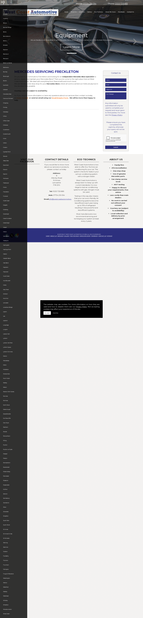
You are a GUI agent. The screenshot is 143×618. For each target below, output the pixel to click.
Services (82, 12)
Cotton (5, 143)
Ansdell (5, 9)
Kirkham (5, 294)
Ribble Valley (6, 471)
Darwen (5, 156)
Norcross (5, 396)
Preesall (5, 454)
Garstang (5, 209)
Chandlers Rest (7, 94)
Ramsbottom (6, 462)
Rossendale (6, 485)
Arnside (5, 14)
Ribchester (6, 476)
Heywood (5, 271)
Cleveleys (5, 112)
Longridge (6, 325)
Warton (5, 582)
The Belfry (6, 556)
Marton (5, 356)
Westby (5, 591)
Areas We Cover (111, 12)
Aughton (5, 18)
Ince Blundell (6, 280)
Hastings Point (7, 249)
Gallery (89, 12)
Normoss (5, 400)
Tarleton (5, 551)
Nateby (5, 382)
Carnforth (5, 85)
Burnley (5, 72)
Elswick (5, 169)
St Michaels (6, 538)
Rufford (5, 489)
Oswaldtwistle (7, 414)
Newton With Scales (8, 391)
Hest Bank (6, 263)
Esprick (5, 174)
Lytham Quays (7, 347)
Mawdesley (6, 360)
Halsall (5, 227)
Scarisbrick (6, 502)
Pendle (5, 431)
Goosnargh (6, 214)
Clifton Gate (6, 120)
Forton (5, 187)
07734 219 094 (89, 3)
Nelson (5, 387)
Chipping (5, 103)
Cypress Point (6, 151)
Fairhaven (6, 178)
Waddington (6, 578)
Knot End (5, 298)
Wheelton (5, 605)
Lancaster (5, 303)
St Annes (5, 529)
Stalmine (5, 547)
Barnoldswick (6, 36)
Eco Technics (98, 12)
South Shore (6, 525)
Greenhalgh (6, 223)
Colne (4, 138)
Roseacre (5, 480)
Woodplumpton (7, 609)
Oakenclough (6, 409)
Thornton (5, 560)
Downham (6, 165)
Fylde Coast (6, 200)
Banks (4, 32)
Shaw (4, 507)
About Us (74, 12)
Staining (5, 542)
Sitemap (109, 236)
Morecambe (6, 374)
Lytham (5, 338)
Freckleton (6, 192)
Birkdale (5, 45)
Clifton (5, 116)
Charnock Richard (8, 98)
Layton (5, 311)
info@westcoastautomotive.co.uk (62, 199)
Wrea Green (6, 613)
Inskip (4, 285)
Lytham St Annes (8, 351)
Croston (5, 147)
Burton (5, 80)
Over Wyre (6, 422)
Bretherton (6, 67)
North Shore (6, 405)
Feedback (121, 12)
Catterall (5, 89)
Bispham (5, 49)
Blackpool (5, 58)
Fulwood (5, 196)
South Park (6, 520)
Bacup (5, 23)
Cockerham (6, 129)
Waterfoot (5, 587)
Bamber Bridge (7, 27)
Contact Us (130, 12)
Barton (5, 40)
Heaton (5, 254)
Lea (4, 316)
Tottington (6, 569)
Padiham (5, 427)
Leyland (5, 320)
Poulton (5, 445)
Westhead (6, 596)
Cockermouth (6, 134)
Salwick (5, 494)
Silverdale (5, 511)
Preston (5, 458)
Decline (55, 313)
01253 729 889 (121, 3)
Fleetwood (6, 183)
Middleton (6, 369)
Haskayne (5, 240)
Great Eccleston (7, 218)
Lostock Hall (6, 334)
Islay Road (6, 289)
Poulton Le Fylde (7, 449)
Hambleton (6, 236)
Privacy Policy (81, 307)
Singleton (5, 516)
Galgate (5, 205)
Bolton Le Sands (7, 63)
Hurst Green (6, 276)
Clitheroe (5, 125)
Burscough (6, 76)
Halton (5, 231)
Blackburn (6, 54)
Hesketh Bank (7, 258)
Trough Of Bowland (8, 574)
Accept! (47, 313)
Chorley (5, 107)
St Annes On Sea (7, 533)
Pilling (5, 440)
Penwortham (6, 436)
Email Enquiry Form (60, 98)
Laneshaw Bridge (7, 307)
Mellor (4, 365)
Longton (5, 329)
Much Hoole (6, 378)
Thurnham (6, 565)
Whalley (5, 600)
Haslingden (6, 245)
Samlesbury (6, 498)
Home (66, 12)
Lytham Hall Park (7, 343)
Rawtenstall (6, 467)
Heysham (5, 267)
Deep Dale (6, 160)
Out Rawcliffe (7, 418)
